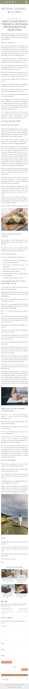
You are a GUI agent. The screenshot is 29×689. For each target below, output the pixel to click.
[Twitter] (2, 2)
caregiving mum (7, 603)
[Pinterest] (7, 2)
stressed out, (10, 414)
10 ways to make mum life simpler (22, 610)
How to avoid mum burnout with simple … (21, 581)
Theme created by (14, 687)
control (14, 247)
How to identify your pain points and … (8, 596)
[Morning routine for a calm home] (7, 573)
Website (3, 655)
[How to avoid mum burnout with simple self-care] (21, 573)
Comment (4, 626)
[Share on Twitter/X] (4, 601)
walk (7, 544)
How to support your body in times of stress (7, 611)
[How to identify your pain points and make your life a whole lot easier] (7, 588)
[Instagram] (4, 2)
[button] (27, 2)
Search (14, 667)
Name (3, 643)
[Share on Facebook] (2, 601)
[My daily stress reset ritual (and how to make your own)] (21, 588)
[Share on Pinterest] (6, 601)
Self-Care (19, 18)
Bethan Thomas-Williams (16, 684)
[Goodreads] (9, 2)
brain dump (6, 311)
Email (2, 649)
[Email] (12, 2)
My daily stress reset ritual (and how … (21, 596)
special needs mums (15, 605)
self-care (7, 605)
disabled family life (17, 603)
